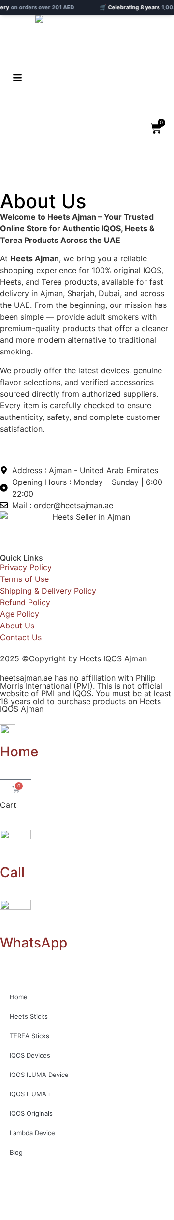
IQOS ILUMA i (30, 1094)
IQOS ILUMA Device (39, 1074)
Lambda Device (32, 1133)
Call (12, 872)
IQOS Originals (31, 1113)
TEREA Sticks (29, 1036)
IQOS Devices (30, 1055)
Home (19, 751)
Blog (16, 1152)
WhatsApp (33, 942)
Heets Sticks (29, 1016)
